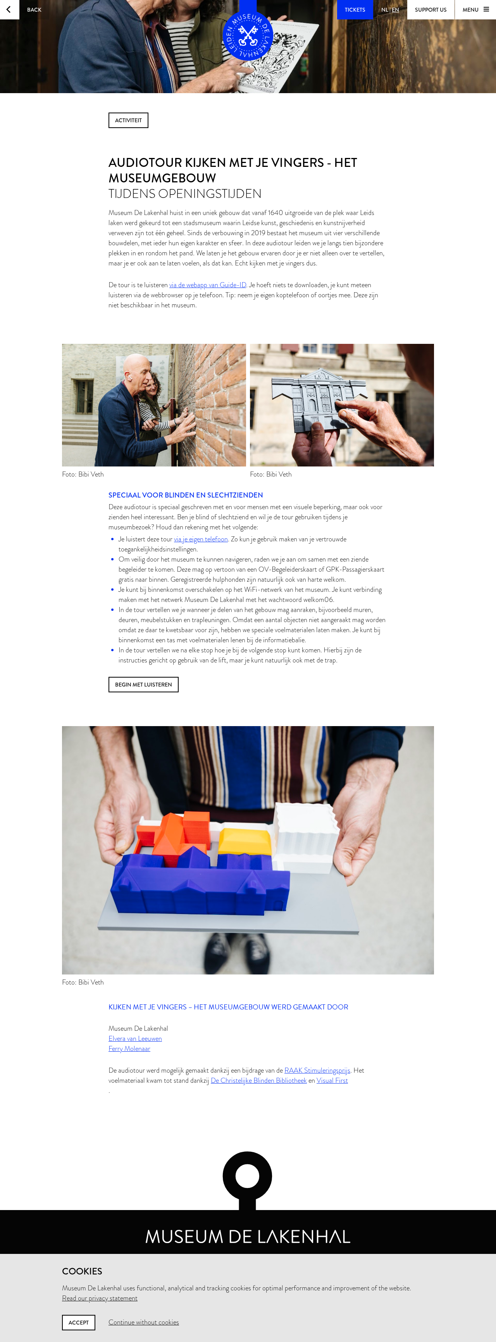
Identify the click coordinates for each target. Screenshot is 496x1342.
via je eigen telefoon (201, 539)
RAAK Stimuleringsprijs (317, 1070)
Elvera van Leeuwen (135, 1038)
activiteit (128, 120)
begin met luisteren (143, 684)
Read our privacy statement (100, 1298)
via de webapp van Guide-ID (207, 285)
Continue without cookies (143, 1322)
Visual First (332, 1080)
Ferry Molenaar (129, 1049)
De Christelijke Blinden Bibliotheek (259, 1080)
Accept (79, 1322)
